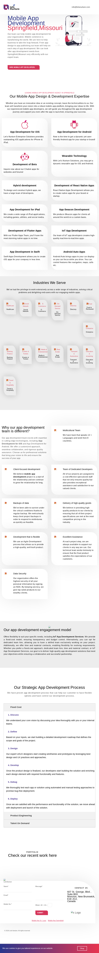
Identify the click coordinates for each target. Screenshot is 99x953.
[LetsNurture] (11, 7)
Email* (6, 895)
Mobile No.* (8, 904)
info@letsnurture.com (81, 7)
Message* (38, 886)
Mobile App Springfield (56, 920)
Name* (6, 886)
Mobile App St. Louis (39, 920)
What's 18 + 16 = (41, 905)
